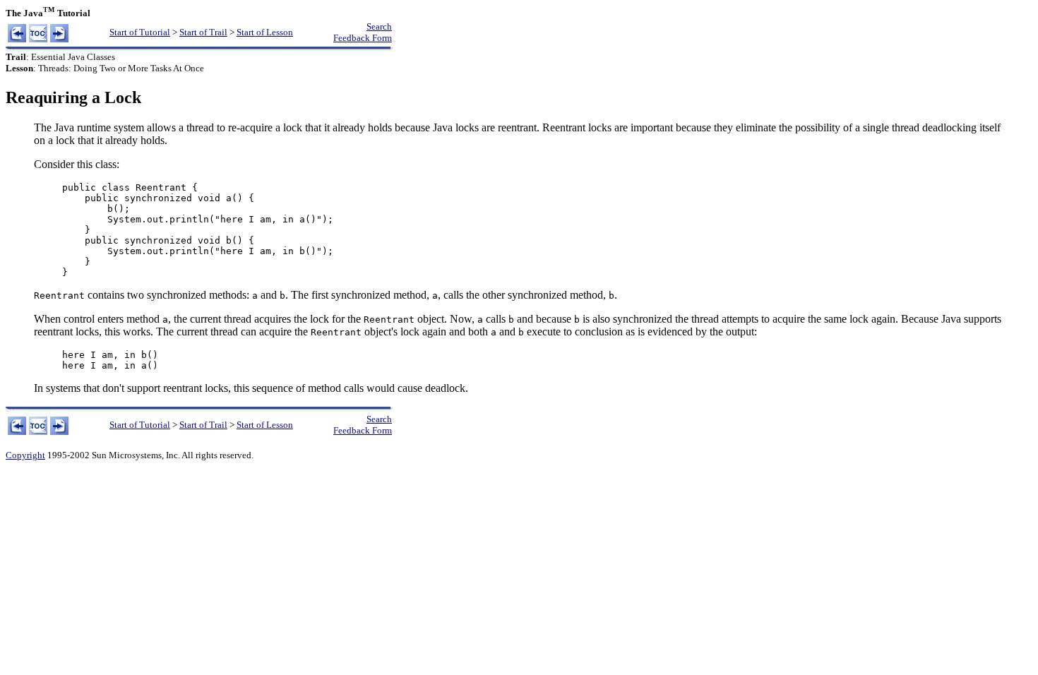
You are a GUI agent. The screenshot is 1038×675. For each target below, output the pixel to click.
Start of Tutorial (139, 32)
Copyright (25, 455)
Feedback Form (362, 37)
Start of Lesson (265, 32)
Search (379, 26)
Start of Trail (203, 32)
